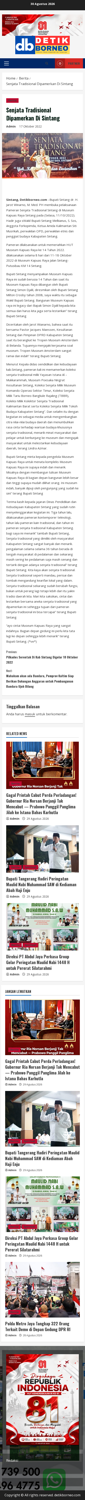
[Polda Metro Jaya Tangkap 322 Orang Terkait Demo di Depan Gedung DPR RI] (42, 1290)
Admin (11, 126)
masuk (30, 714)
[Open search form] (46, 63)
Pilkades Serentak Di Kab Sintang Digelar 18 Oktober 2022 (42, 656)
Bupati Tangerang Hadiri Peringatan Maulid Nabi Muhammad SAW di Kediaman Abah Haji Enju (41, 884)
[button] (6, 63)
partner (74, 63)
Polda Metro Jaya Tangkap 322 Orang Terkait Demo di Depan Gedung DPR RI (37, 1326)
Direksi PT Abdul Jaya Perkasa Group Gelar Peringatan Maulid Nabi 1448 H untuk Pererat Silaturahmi (38, 962)
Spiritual (30, 867)
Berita (12, 100)
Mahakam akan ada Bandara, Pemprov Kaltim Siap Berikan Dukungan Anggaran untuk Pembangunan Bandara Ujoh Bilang (40, 678)
